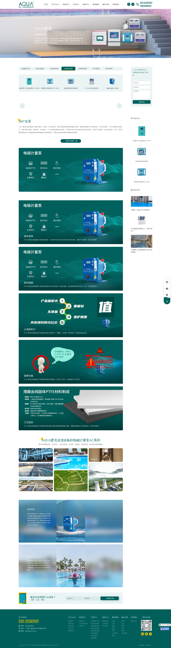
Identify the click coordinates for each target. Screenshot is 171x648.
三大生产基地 (83, 623)
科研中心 (82, 626)
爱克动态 (105, 621)
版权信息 (148, 645)
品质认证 (82, 621)
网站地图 (141, 645)
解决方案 (106, 4)
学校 (113, 630)
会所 (113, 628)
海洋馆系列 (109, 68)
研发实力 (66, 4)
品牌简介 (71, 621)
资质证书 (71, 623)
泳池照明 (93, 638)
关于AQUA (55, 4)
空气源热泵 (96, 68)
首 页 (46, 4)
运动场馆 (115, 633)
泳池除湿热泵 (82, 68)
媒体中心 (86, 4)
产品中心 (94, 617)
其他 (113, 635)
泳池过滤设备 (40, 68)
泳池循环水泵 (25, 68)
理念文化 (71, 628)
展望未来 (71, 630)
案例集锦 (96, 4)
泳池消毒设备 (54, 68)
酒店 (113, 626)
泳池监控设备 (68, 68)
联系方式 (134, 621)
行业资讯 (105, 623)
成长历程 (71, 626)
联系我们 (116, 4)
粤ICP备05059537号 (53, 645)
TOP (167, 302)
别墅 (113, 621)
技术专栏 (105, 626)
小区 (113, 623)
